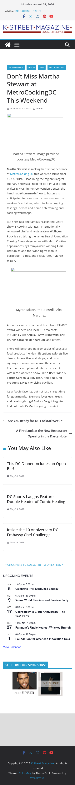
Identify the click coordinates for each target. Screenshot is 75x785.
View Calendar (12, 647)
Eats (42, 67)
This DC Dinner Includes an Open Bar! (36, 466)
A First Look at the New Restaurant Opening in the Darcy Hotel (41, 433)
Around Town (15, 67)
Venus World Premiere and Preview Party (41, 600)
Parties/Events (56, 67)
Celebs (31, 67)
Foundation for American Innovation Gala (42, 639)
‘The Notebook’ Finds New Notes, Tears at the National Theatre (41, 10)
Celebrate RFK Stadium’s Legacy (36, 589)
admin (39, 108)
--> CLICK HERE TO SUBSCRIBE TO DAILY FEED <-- (34, 564)
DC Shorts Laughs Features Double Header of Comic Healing (36, 499)
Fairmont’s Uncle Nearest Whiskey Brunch (43, 627)
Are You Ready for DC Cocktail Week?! (35, 421)
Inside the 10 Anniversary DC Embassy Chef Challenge (32, 532)
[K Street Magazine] (7, 44)
